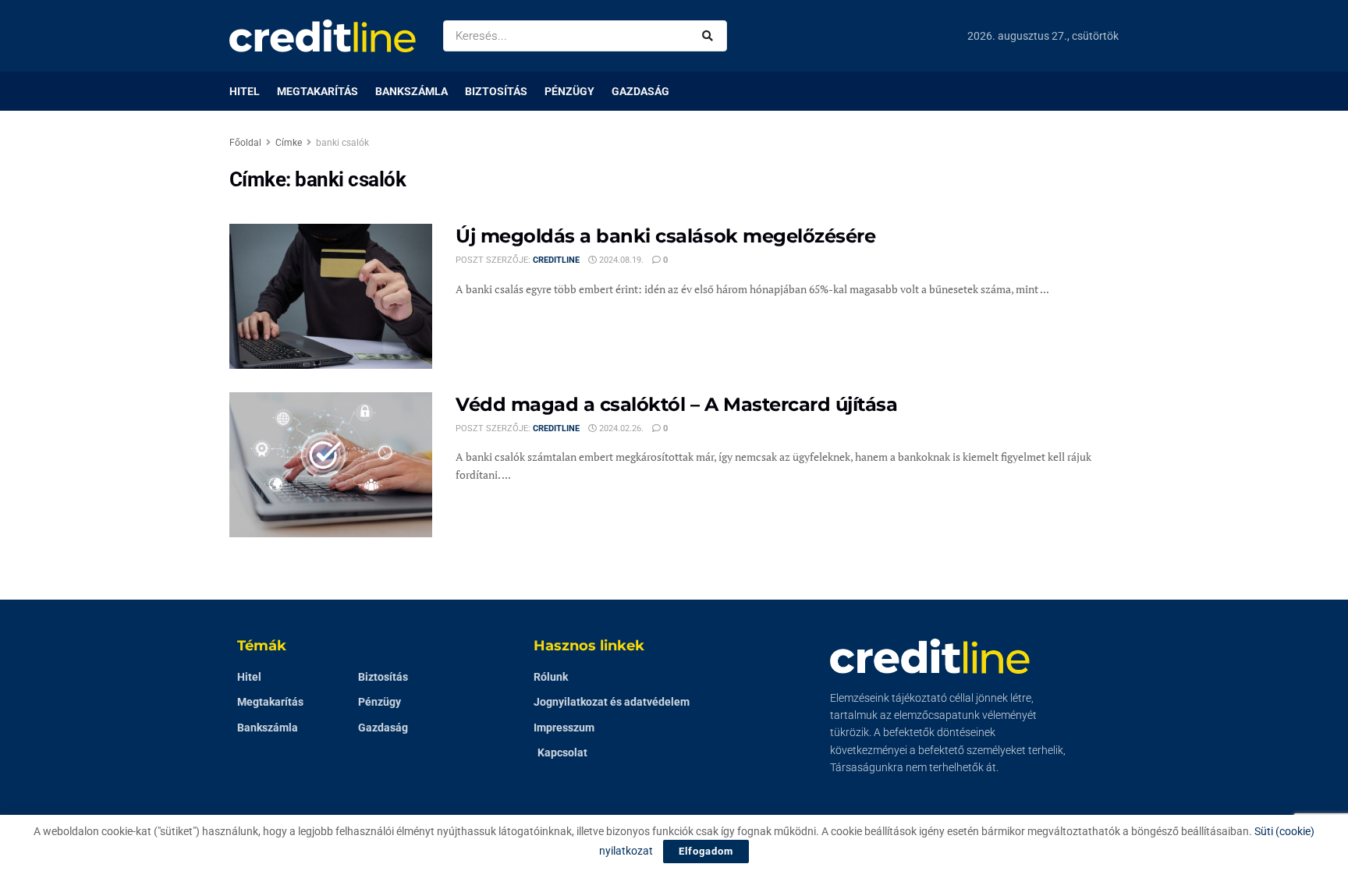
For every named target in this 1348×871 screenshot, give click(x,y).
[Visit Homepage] (322, 35)
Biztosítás (496, 91)
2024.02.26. (620, 428)
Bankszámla (411, 91)
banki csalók (342, 142)
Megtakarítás (317, 91)
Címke (288, 142)
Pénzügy (569, 91)
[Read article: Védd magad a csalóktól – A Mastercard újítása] (330, 464)
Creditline (556, 260)
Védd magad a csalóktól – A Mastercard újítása (676, 404)
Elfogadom (706, 851)
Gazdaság (640, 91)
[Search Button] (710, 35)
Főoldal (245, 142)
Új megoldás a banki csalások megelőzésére (665, 236)
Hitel (244, 91)
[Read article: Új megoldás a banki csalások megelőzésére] (330, 296)
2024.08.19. (620, 260)
